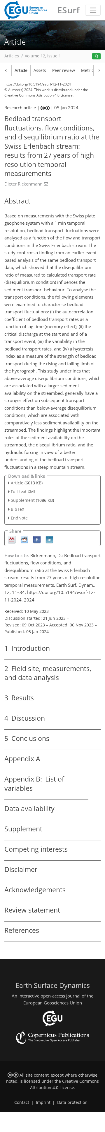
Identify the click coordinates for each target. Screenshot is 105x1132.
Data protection (72, 1102)
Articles (11, 56)
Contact (21, 1102)
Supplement (23, 500)
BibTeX (17, 509)
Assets (40, 70)
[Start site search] (96, 56)
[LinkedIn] (49, 539)
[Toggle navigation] (93, 10)
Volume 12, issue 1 (43, 56)
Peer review (63, 70)
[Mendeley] (12, 539)
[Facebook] (37, 539)
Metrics (88, 70)
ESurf (68, 10)
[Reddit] (24, 539)
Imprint (43, 1102)
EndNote (19, 518)
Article (21, 70)
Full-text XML (23, 491)
